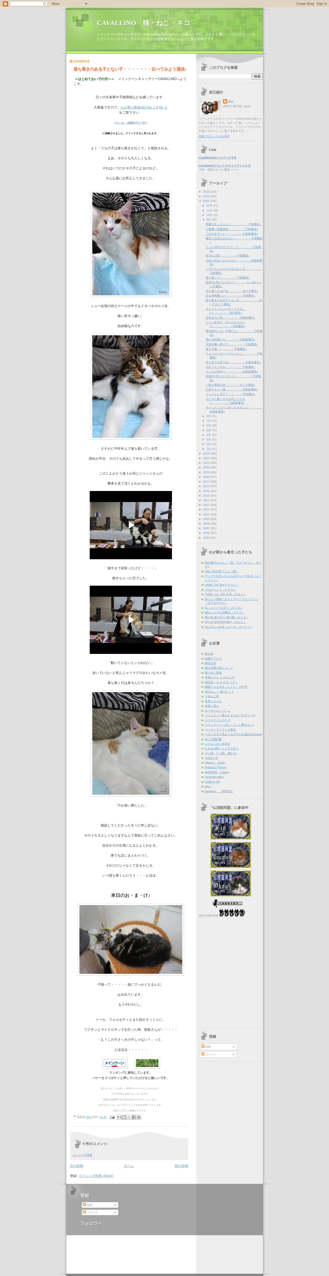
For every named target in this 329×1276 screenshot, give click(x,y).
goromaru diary (214, 776)
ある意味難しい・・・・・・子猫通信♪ (230, 295)
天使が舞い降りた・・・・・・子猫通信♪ (232, 344)
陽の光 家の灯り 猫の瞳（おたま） (227, 617)
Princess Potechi (215, 767)
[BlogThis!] (124, 1117)
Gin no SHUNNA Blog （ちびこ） (225, 621)
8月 (209, 416)
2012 (206, 504)
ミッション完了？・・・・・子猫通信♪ (230, 394)
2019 (206, 472)
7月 (209, 420)
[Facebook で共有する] (133, 1117)
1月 (209, 448)
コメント (210, 1054)
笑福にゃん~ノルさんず (220, 677)
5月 (209, 430)
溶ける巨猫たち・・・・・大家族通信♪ (230, 339)
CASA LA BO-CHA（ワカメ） (225, 594)
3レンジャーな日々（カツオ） (224, 607)
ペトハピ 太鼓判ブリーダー (131, 122)
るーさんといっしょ (217, 710)
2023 (206, 453)
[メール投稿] (112, 1117)
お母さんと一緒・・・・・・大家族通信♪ (232, 389)
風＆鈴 (209, 653)
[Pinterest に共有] (138, 1117)
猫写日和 (210, 663)
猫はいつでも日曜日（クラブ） (224, 612)
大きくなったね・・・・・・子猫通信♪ (230, 366)
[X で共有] (129, 1117)
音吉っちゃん (213, 701)
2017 (206, 481)
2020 (206, 467)
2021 (206, 462)
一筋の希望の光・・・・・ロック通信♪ (230, 384)
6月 (209, 425)
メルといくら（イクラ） (220, 589)
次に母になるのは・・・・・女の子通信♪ (232, 290)
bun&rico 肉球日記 (219, 791)
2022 (206, 458)
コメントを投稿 (82, 1154)
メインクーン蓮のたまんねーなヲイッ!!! (230, 715)
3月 (209, 439)
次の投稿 (76, 1166)
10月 (209, 215)
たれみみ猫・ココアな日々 (222, 748)
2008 (206, 523)
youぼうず (211, 757)
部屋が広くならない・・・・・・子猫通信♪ (233, 224)
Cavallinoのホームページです (218, 157)
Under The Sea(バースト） (222, 584)
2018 (206, 476)
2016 (206, 486)
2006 (206, 532)
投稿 (207, 1046)
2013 (206, 500)
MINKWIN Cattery (217, 772)
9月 (209, 219)
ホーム (129, 1166)
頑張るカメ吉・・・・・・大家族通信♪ (230, 317)
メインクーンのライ (217, 720)
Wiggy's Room (215, 762)
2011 (206, 509)
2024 (206, 200)
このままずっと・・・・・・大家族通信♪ (232, 233)
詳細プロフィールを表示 (214, 136)
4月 (209, 434)
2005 (206, 537)
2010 (206, 514)
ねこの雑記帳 (213, 739)
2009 (206, 519)
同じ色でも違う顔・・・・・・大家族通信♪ (233, 362)
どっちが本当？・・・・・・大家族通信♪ (232, 371)
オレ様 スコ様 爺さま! (221, 753)
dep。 (208, 786)
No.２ (163, 107)
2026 (206, 191)
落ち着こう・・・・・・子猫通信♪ (228, 277)
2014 (206, 495)
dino (230, 101)
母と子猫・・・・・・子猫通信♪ (226, 348)
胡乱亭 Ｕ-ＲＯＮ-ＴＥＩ (221, 682)
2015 (206, 491)
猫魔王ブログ (213, 658)
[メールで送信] (119, 1117)
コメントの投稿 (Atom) (96, 1176)
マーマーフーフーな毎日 (220, 729)
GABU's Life (212, 781)
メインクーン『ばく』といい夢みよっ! (229, 724)
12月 (209, 205)
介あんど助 (212, 696)
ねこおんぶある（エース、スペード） (229, 626)
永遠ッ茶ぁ (212, 705)
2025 (206, 196)
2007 (206, 528)
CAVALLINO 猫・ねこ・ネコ (144, 23)
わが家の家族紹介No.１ (138, 107)
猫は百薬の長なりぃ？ (219, 667)
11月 (209, 210)
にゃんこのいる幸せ (217, 743)
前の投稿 (181, 1166)
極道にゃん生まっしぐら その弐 (226, 686)
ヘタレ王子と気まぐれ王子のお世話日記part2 (233, 734)
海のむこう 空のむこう (219, 691)
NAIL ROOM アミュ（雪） (222, 571)
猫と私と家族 (213, 672)
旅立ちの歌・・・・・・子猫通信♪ (228, 255)
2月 (209, 444)
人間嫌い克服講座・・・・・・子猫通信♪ (232, 229)
